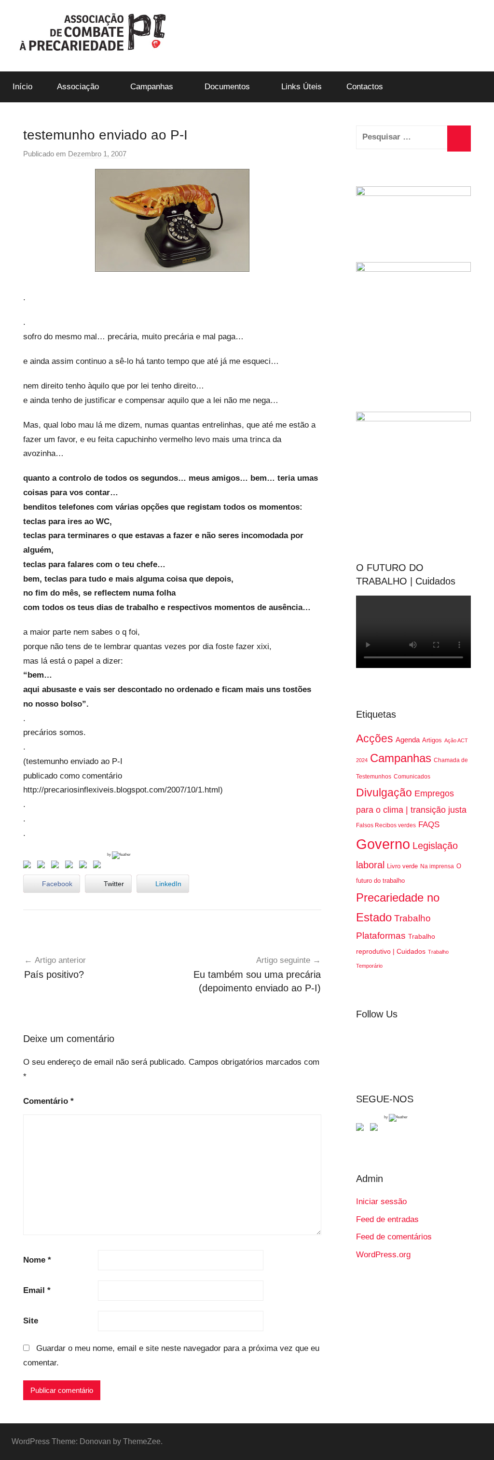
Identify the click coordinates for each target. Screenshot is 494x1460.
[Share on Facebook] (29, 866)
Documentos (227, 86)
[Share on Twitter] (43, 866)
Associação (78, 86)
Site (30, 1320)
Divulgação (384, 792)
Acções (374, 738)
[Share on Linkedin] (71, 866)
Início (22, 86)
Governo (383, 844)
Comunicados (412, 776)
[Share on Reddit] (57, 866)
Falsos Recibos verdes (386, 825)
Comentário (48, 1101)
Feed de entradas (387, 1219)
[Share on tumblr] (85, 866)
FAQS (428, 824)
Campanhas (151, 86)
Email (37, 1290)
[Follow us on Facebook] (362, 1129)
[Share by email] (99, 866)
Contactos (364, 86)
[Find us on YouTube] (376, 1129)
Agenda (408, 740)
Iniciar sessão (381, 1201)
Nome (37, 1260)
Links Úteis (301, 86)
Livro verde (402, 866)
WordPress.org (383, 1254)
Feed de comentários (394, 1236)
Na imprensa (437, 866)
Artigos (432, 740)
